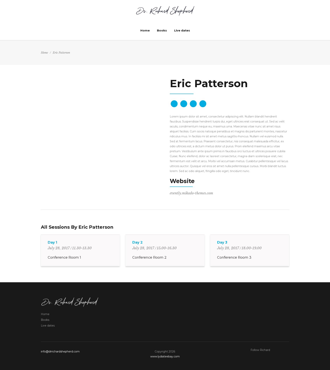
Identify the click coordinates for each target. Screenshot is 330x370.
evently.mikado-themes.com (191, 193)
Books (45, 320)
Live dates (48, 325)
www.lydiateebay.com (165, 356)
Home (44, 52)
